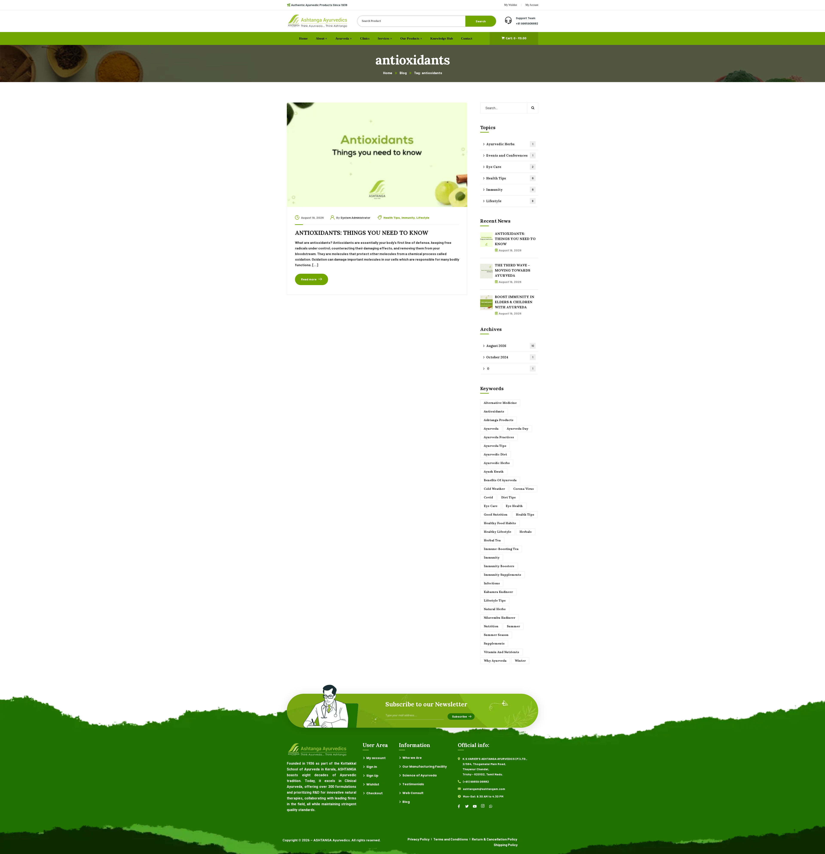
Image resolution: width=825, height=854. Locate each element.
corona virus (523, 489)
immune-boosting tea (501, 549)
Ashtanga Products (498, 420)
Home (387, 73)
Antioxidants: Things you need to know (361, 232)
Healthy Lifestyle (497, 532)
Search (481, 21)
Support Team (525, 18)
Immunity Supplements (502, 575)
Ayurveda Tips (495, 446)
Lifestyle (422, 217)
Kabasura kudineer (498, 592)
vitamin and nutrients (501, 652)
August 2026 (510, 346)
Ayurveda (491, 429)
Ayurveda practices (499, 437)
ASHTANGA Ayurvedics (331, 840)
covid (488, 497)
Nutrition (491, 626)
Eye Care (509, 167)
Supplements (494, 643)
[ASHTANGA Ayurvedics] (318, 21)
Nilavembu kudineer (499, 618)
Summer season (496, 635)
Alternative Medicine (500, 403)
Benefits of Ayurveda (500, 480)
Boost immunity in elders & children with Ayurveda (514, 302)
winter (520, 661)
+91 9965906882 (527, 23)
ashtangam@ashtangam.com (484, 789)
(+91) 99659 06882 (476, 781)
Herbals (525, 532)
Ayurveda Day (517, 429)
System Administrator (355, 217)
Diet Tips (508, 497)
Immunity (408, 217)
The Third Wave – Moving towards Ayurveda (512, 270)
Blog (403, 73)
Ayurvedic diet (495, 454)
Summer (513, 626)
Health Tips (391, 217)
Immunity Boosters (499, 566)
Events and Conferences (509, 155)
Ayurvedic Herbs (509, 144)
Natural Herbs (495, 609)
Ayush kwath (494, 472)
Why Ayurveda (495, 661)
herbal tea (492, 540)
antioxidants (494, 411)
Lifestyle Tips (495, 600)
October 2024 (509, 357)
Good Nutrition (495, 514)
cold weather (494, 489)
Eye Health (514, 506)
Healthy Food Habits (500, 523)
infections (492, 583)
